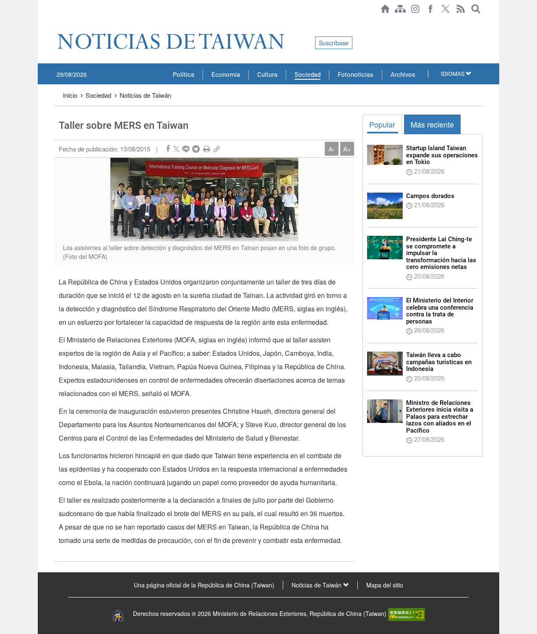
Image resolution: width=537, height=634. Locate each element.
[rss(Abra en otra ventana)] (460, 9)
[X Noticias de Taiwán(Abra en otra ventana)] (445, 9)
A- (331, 148)
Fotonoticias (355, 74)
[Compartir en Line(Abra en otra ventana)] (186, 148)
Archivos (403, 74)
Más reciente (432, 124)
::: (57, 22)
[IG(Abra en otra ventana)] (415, 9)
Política (183, 74)
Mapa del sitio (384, 585)
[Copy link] (216, 148)
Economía (225, 74)
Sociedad (308, 74)
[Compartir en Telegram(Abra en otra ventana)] (196, 148)
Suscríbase (334, 43)
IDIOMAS (453, 73)
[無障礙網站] (406, 613)
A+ (347, 148)
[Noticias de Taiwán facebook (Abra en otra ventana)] (430, 9)
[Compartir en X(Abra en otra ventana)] (176, 148)
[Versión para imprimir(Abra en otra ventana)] (206, 148)
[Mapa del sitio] (400, 9)
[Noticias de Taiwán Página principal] (385, 9)
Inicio (70, 95)
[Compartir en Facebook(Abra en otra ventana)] (168, 148)
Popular (382, 124)
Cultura (267, 74)
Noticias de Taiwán (145, 95)
